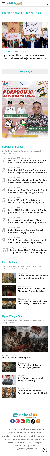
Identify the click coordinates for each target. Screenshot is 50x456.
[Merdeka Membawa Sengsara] (25, 339)
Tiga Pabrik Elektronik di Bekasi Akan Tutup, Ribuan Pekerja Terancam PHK (24, 56)
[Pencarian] (46, 3)
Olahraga (37, 429)
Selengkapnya (25, 71)
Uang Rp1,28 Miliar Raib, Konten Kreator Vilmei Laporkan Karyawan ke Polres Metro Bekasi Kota (27, 161)
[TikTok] (33, 421)
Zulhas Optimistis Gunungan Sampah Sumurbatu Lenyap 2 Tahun (26, 231)
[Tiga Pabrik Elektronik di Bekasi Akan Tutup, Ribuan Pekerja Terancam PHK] (25, 35)
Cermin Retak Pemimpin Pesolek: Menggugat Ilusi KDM (32, 391)
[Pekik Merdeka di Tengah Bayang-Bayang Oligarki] (9, 367)
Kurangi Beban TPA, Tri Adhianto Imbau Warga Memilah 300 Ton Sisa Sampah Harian (28, 251)
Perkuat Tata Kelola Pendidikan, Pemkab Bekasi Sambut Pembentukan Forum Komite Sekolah (27, 181)
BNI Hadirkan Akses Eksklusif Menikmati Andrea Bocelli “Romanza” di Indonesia (32, 289)
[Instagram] (17, 421)
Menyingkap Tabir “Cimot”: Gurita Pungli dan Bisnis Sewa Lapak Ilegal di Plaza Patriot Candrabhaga (27, 191)
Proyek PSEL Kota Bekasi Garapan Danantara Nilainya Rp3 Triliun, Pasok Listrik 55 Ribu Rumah (26, 201)
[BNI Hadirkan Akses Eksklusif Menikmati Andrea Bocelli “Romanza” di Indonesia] (9, 290)
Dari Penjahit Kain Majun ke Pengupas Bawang (31, 379)
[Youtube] (23, 421)
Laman (39, 432)
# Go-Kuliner (7, 51)
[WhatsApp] (28, 421)
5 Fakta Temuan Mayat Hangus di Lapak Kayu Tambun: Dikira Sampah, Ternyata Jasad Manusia (27, 241)
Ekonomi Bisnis (24, 429)
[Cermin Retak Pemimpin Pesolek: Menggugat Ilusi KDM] (9, 392)
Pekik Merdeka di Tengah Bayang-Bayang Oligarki (30, 366)
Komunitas (14, 432)
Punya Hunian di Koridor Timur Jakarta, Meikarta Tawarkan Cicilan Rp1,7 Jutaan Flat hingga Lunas (33, 277)
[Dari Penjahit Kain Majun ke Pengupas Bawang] (9, 380)
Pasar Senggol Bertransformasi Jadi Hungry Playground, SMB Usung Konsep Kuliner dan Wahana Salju (32, 302)
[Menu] (4, 3)
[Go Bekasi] (15, 3)
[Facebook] (12, 421)
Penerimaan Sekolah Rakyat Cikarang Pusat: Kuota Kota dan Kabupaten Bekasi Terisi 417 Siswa (27, 221)
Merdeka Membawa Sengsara (16, 357)
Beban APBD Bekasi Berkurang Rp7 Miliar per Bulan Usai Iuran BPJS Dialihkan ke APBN (27, 211)
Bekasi (11, 429)
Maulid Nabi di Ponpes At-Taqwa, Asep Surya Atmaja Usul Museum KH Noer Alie (27, 171)
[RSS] (38, 421)
